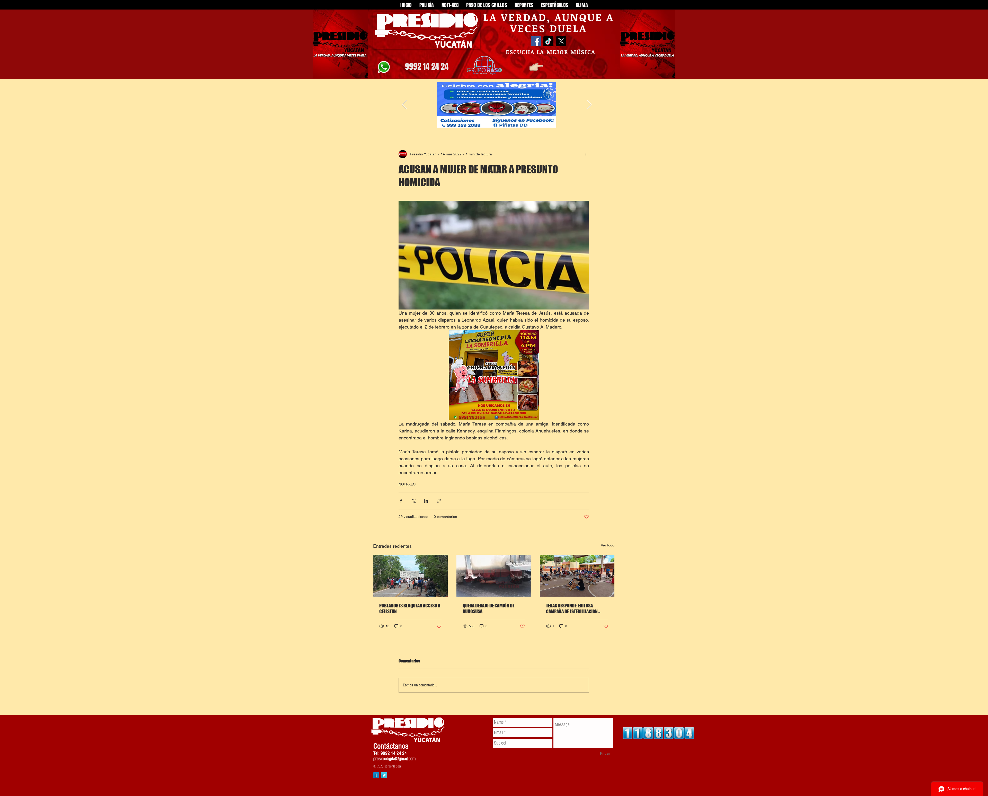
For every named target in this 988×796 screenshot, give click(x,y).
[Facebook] (536, 41)
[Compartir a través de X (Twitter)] (413, 500)
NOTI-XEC (407, 484)
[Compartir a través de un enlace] (438, 500)
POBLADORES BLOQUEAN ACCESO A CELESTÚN (409, 608)
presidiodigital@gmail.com (394, 759)
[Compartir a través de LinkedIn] (426, 500)
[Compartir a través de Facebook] (401, 500)
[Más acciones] (586, 154)
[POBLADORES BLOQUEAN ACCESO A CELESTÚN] (410, 576)
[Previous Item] (404, 105)
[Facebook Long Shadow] (376, 775)
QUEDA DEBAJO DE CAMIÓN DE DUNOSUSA (488, 608)
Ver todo (607, 545)
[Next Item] (589, 105)
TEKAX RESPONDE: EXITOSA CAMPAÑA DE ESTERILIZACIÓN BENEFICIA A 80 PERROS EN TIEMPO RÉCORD (576, 608)
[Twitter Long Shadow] (384, 775)
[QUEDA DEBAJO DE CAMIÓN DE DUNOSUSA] (493, 576)
